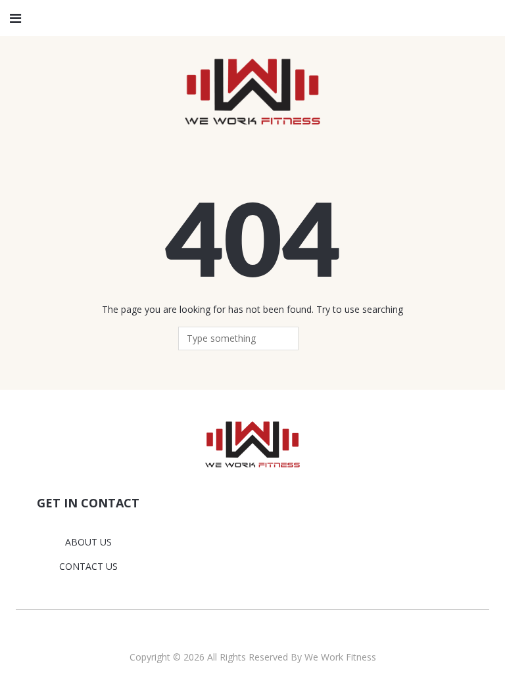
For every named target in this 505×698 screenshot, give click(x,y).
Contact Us (88, 566)
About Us (88, 542)
